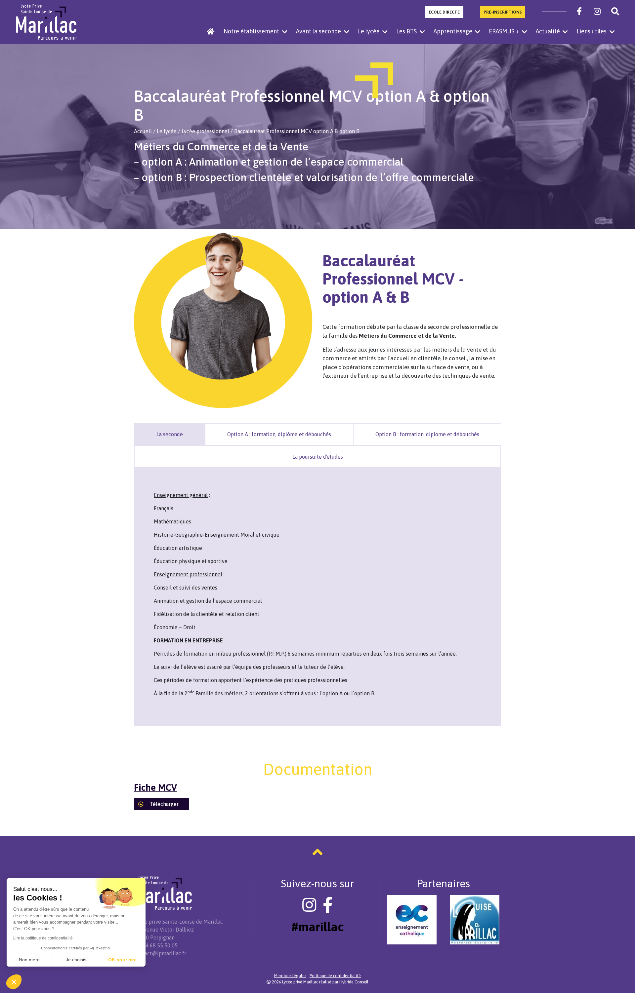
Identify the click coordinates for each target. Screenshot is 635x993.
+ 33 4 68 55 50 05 (156, 945)
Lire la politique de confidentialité (43, 938)
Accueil (143, 131)
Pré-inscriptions (503, 12)
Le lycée (167, 131)
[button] (14, 982)
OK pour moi (122, 959)
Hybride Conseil (353, 981)
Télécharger (163, 804)
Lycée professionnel (205, 131)
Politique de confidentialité (335, 975)
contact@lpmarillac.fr (160, 953)
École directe (444, 12)
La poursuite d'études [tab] (317, 457)
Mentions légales (290, 975)
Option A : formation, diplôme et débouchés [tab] (279, 434)
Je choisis (76, 959)
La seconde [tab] (169, 434)
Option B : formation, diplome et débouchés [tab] (427, 434)
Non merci (29, 959)
